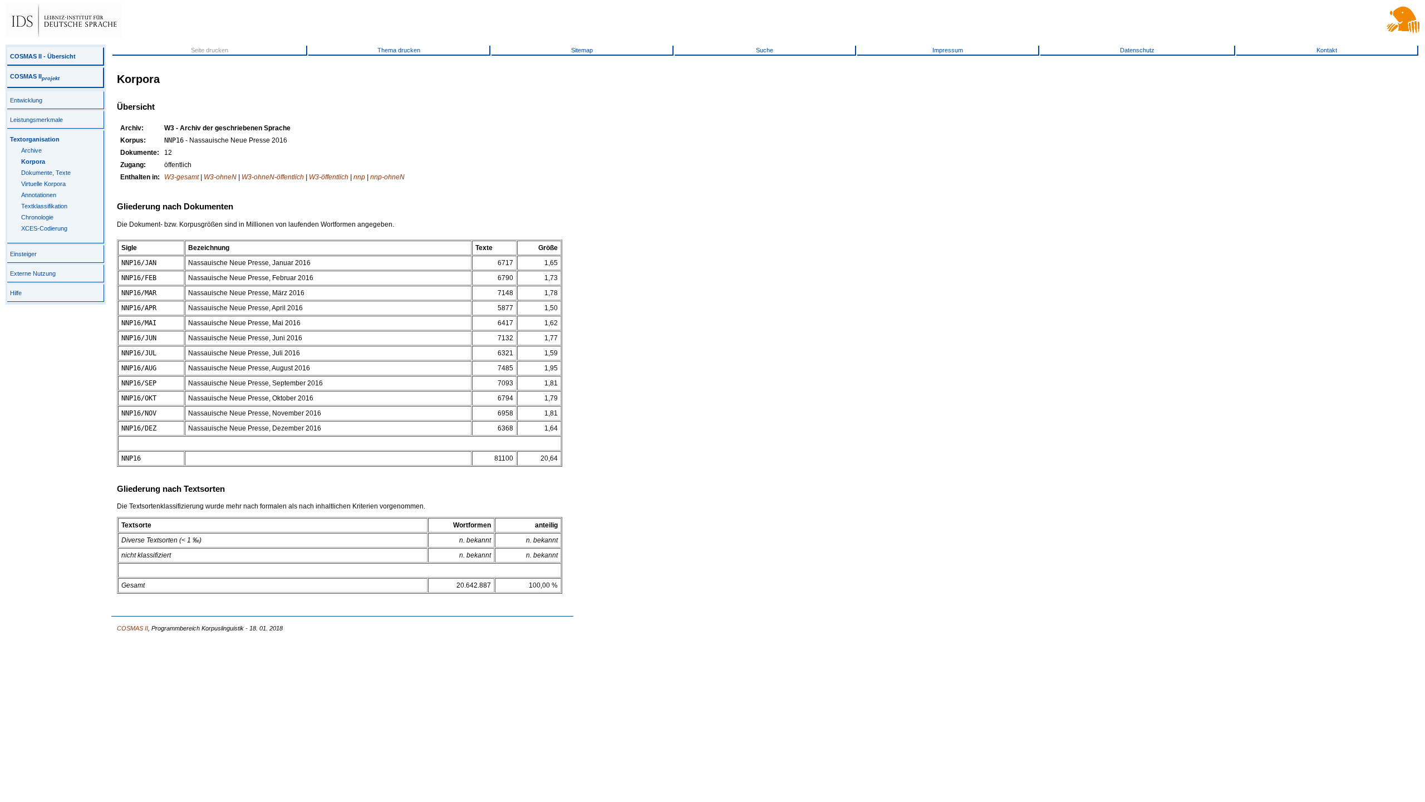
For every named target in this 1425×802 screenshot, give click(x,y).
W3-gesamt (181, 177)
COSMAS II (35, 76)
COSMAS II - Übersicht (43, 56)
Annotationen (38, 195)
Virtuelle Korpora (43, 183)
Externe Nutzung (33, 273)
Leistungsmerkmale (36, 119)
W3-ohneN (220, 177)
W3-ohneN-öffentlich (273, 177)
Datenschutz (1137, 50)
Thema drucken (398, 50)
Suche (764, 50)
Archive (31, 150)
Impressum (947, 50)
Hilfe (16, 293)
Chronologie (37, 217)
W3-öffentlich (328, 177)
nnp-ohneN (387, 177)
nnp (359, 177)
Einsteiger (23, 254)
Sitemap (582, 50)
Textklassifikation (44, 206)
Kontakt (1326, 50)
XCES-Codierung (44, 228)
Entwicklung (26, 100)
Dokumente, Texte (46, 172)
